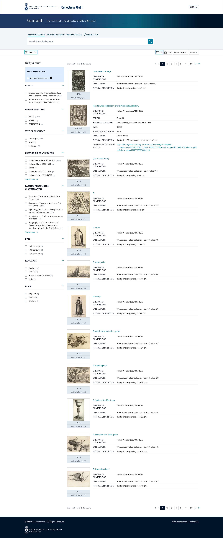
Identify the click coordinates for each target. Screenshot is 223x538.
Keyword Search (36, 34)
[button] (44, 85)
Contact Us (193, 521)
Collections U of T (38, 521)
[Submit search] (150, 41)
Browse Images (74, 34)
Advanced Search (56, 34)
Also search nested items (39, 78)
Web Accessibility (179, 521)
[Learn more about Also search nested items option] (50, 78)
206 (191, 64)
